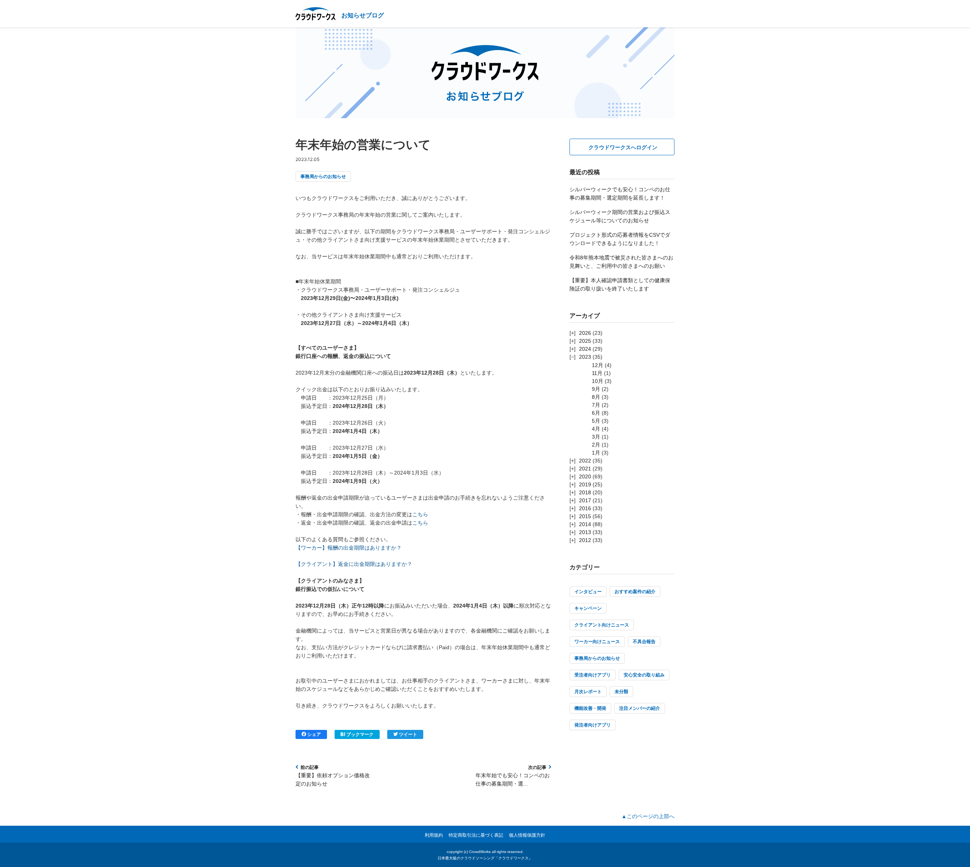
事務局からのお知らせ (323, 176)
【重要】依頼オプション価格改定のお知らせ (333, 779)
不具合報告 (644, 641)
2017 (585, 500)
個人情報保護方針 (527, 835)
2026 (585, 333)
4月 (596, 429)
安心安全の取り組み (644, 675)
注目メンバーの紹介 (639, 708)
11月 (597, 373)
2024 (585, 349)
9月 (596, 389)
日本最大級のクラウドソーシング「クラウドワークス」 (485, 858)
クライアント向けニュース (601, 625)
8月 (596, 397)
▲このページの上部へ (647, 816)
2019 (585, 484)
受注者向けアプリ (592, 675)
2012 (585, 540)
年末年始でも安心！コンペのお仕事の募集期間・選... (513, 779)
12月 (597, 365)
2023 (585, 357)
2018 (585, 492)
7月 (596, 405)
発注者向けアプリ (592, 725)
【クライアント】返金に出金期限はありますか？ (354, 564)
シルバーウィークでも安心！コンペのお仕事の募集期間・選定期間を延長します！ (619, 193)
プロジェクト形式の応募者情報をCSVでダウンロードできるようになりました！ (619, 239)
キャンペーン (588, 608)
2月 (596, 445)
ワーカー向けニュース (597, 641)
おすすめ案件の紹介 (635, 591)
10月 (597, 381)
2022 (585, 461)
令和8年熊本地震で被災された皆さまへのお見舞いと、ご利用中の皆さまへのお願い (621, 262)
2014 (585, 524)
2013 (585, 532)
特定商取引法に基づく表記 (476, 835)
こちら (420, 514)
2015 (585, 516)
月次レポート (588, 691)
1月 (596, 453)
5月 (596, 421)
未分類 (621, 691)
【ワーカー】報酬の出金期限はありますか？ (349, 548)
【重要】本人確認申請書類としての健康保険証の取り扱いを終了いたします (619, 284)
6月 (596, 413)
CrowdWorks (480, 852)
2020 (585, 476)
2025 (585, 341)
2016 (585, 508)
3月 (596, 437)
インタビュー (588, 591)
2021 (585, 469)
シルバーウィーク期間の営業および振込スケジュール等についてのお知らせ (619, 216)
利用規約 (434, 835)
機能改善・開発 (590, 708)
